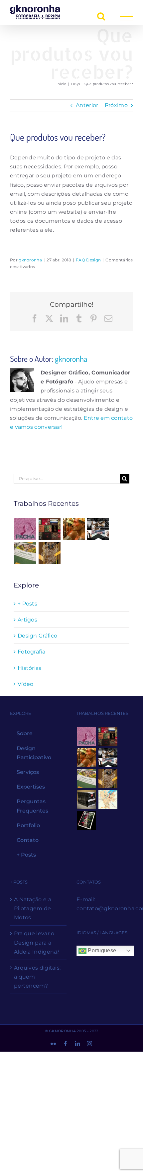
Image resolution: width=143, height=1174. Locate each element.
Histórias (30, 668)
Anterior (87, 105)
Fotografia (31, 652)
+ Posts (27, 604)
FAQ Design (88, 259)
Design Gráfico (37, 636)
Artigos (27, 620)
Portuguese (101, 950)
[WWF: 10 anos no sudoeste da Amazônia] (86, 820)
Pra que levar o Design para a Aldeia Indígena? (37, 942)
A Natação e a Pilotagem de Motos (32, 908)
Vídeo (26, 684)
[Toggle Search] (101, 16)
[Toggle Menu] (127, 16)
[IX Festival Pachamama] (25, 529)
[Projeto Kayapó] (86, 799)
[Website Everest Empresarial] (98, 529)
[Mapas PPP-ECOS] (108, 799)
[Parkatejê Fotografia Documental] (74, 529)
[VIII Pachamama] (49, 553)
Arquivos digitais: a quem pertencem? (37, 977)
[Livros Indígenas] (49, 529)
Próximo (116, 105)
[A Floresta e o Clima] (25, 553)
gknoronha (30, 259)
